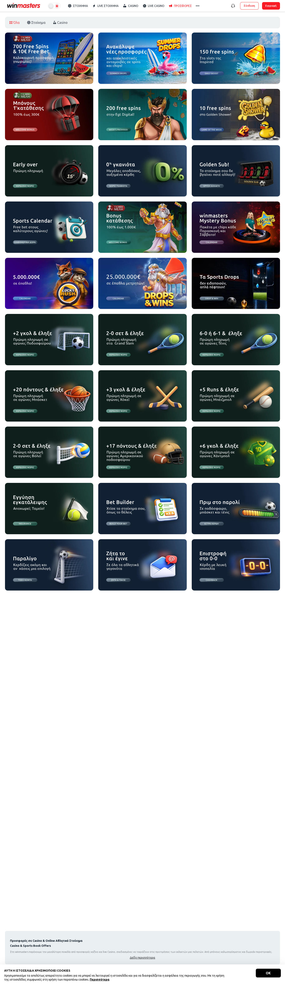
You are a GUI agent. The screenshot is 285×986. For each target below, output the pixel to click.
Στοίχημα (38, 22)
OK (268, 973)
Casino (62, 22)
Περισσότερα (99, 979)
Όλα (16, 22)
